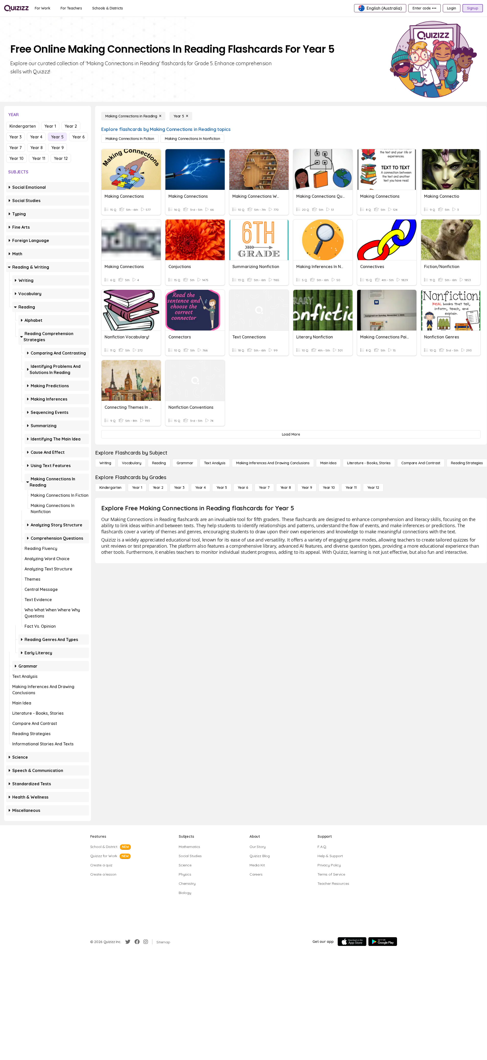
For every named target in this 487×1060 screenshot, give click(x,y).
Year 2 (71, 126)
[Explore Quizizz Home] (16, 8)
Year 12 (61, 158)
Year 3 (15, 136)
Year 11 (38, 158)
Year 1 (50, 126)
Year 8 (36, 147)
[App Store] (352, 941)
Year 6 (78, 136)
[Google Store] (382, 941)
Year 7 (15, 147)
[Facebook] (137, 942)
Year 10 (16, 158)
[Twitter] (127, 942)
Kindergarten (22, 126)
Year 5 (57, 136)
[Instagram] (145, 942)
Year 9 (57, 147)
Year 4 (36, 136)
